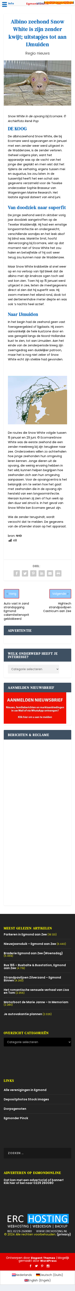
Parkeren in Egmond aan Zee (25, 934)
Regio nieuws (37, 53)
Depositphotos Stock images (26, 1099)
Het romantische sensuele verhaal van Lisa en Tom (36, 991)
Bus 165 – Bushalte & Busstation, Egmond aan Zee (35, 966)
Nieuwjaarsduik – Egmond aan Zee (30, 944)
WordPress (48, 1261)
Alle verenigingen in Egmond (25, 1090)
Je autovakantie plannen (23, 1014)
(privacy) (64, 1234)
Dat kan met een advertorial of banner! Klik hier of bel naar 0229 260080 (34, 1181)
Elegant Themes (43, 1258)
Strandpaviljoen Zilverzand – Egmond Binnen (32, 978)
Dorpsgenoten (15, 1109)
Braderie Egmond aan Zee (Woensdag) (33, 953)
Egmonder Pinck (16, 1118)
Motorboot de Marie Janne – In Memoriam (36, 1002)
